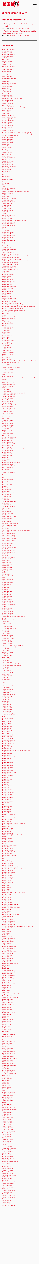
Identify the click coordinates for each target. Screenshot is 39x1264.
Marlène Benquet (7, 767)
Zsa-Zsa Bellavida (8, 1205)
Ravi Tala (5, 982)
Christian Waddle (8, 232)
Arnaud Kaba (6, 144)
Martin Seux (6, 774)
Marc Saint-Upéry (8, 738)
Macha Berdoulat (7, 718)
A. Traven (5, 63)
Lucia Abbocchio (7, 703)
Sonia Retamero (7, 1095)
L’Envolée (5, 621)
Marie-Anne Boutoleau (9, 757)
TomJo (4, 1145)
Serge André (6, 1068)
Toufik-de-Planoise (9, 1148)
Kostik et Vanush (8, 620)
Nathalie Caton (7, 850)
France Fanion (7, 400)
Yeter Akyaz (6, 1194)
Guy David (5, 469)
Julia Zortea (6, 586)
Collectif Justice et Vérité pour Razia (16, 261)
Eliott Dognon (7, 339)
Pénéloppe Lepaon (8, 941)
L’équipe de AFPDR (8, 715)
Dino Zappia (6, 313)
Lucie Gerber (6, 706)
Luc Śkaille (6, 699)
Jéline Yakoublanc (8, 550)
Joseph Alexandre (8, 576)
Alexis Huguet (7, 86)
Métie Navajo (6, 811)
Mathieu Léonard (7, 791)
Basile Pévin (6, 163)
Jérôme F (5, 555)
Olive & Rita (6, 897)
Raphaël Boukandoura (9, 975)
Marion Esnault (7, 762)
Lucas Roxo (6, 701)
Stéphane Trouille (8, 1107)
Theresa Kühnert (7, 1119)
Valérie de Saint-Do (9, 1160)
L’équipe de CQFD (8, 713)
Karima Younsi (7, 608)
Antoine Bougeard (8, 120)
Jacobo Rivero (7, 511)
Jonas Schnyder (7, 567)
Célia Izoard (6, 208)
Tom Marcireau (7, 1141)
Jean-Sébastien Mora (9, 540)
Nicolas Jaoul (7, 875)
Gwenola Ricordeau (8, 472)
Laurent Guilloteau (9, 642)
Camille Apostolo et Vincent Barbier (15, 191)
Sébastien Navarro (8, 1063)
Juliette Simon (7, 601)
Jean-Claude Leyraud (9, 527)
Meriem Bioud (6, 809)
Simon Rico (6, 1085)
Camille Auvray (7, 193)
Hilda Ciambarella (8, 493)
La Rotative (6, 630)
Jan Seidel (6, 515)
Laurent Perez (7, 643)
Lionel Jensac (7, 676)
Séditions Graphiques (9, 1065)
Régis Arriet (6, 985)
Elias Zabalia (7, 335)
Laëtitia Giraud (7, 635)
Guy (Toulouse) (7, 467)
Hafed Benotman (7, 479)
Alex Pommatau (7, 80)
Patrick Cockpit (7, 923)
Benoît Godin (6, 169)
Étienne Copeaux (7, 371)
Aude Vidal (6, 156)
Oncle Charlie (7, 906)
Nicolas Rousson (7, 882)
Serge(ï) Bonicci (8, 1072)
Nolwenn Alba (6, 894)
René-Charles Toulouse (10, 997)
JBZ (3, 520)
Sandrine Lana (7, 1043)
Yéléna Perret (7, 1192)
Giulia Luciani (7, 455)
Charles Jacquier (8, 217)
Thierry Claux (7, 1126)
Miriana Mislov (7, 825)
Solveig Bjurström (8, 1092)
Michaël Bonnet (7, 813)
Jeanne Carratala (8, 544)
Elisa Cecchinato (8, 340)
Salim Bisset (6, 1029)
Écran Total (6, 332)
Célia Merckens (7, 210)
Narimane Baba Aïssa (9, 845)
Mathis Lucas (6, 799)
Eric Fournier (7, 359)
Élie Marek (6, 337)
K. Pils (4, 606)
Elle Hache (6, 342)
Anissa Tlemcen (7, 108)
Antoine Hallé (7, 127)
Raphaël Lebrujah (8, 979)
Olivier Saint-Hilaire (10, 904)
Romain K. (5, 1016)
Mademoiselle (6, 720)
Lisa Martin (6, 677)
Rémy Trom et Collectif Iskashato (14, 994)
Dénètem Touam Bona (9, 298)
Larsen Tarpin (7, 640)
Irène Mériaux (7, 505)
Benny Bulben (6, 168)
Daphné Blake (6, 293)
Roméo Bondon (6, 1021)
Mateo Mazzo (6, 782)
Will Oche (5, 1177)
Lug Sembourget (7, 711)
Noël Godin (6, 889)
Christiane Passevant (9, 234)
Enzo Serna (6, 356)
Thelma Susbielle (8, 1116)
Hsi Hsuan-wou (7, 494)
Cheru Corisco (7, 229)
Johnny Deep (6, 566)
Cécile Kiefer (7, 207)
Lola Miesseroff (7, 686)
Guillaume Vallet (8, 464)
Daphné (4, 290)
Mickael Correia (7, 819)
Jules (4, 581)
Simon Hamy (6, 1082)
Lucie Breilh (6, 704)
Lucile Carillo (7, 708)
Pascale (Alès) (7, 919)
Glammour (5, 457)
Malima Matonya (7, 730)
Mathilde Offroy (7, 797)
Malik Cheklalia (7, 726)
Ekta (3, 334)
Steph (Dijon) (7, 1104)
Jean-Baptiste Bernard (10, 523)
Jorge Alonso (6, 571)
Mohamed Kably (7, 826)
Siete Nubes (6, 1077)
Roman (4, 1018)
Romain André (6, 1014)
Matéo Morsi (6, 784)
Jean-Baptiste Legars (9, 525)
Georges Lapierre (8, 439)
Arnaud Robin (6, 146)
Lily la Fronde (7, 672)
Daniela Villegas (8, 288)
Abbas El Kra (6, 64)
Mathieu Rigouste (8, 792)
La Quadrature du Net (9, 628)
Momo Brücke (6, 59)
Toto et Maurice (7, 1146)
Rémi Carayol (6, 990)
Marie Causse (6, 752)
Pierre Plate (6, 957)
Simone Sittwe (7, 1089)
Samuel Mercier (7, 1038)
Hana (3, 483)
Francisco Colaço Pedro (10, 405)
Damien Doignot (7, 278)
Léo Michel (6, 660)
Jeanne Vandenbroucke (9, 547)
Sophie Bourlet (7, 1097)
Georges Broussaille (9, 437)
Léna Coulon (6, 657)
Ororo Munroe (6, 909)
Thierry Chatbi (7, 1124)
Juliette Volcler (8, 603)
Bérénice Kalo (7, 171)
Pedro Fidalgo (7, 940)
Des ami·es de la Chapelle (11, 303)
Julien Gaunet (7, 596)
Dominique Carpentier (9, 317)
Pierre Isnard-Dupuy (9, 952)
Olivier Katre (7, 901)
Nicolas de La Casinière (11, 867)
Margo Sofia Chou (8, 747)
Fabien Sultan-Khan (9, 383)
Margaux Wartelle (8, 743)
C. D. (4, 181)
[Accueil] (10, 4)
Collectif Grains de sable (11, 259)
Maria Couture (7, 748)
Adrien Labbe (6, 71)
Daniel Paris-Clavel (9, 286)
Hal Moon (5, 481)
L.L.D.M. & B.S (7, 625)
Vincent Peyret (7, 1170)
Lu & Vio (5, 58)
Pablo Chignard (7, 916)
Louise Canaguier (8, 691)
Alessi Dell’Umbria (9, 78)
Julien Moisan (7, 598)
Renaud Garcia (7, 996)
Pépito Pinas (6, 943)
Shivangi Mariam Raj (9, 1073)
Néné (3, 858)
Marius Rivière (7, 765)
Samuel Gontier (7, 1036)
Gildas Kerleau (7, 450)
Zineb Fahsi (6, 1202)
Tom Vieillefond (7, 1143)
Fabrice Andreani (8, 386)
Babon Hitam (6, 159)
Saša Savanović (7, 1048)
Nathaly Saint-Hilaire (10, 852)
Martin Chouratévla (9, 772)
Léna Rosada (6, 659)
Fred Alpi (5, 418)
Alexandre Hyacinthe (9, 83)
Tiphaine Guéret (7, 1139)
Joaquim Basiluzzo (8, 557)
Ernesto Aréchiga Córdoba (11, 367)
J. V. (4, 510)
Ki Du (4, 618)
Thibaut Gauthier (8, 1123)
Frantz (4, 415)
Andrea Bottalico (8, 100)
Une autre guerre (8, 1158)
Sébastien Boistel (8, 1051)
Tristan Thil (6, 1150)
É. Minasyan (6, 330)
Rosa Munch (6, 1023)
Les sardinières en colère (11, 665)
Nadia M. (5, 836)
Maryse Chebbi (7, 779)
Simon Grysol (6, 1080)
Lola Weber (6, 687)
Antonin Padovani (8, 130)
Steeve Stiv (6, 1102)
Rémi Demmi (6, 992)
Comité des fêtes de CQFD (11, 264)
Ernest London (7, 366)
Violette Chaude (7, 1173)
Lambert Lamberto (8, 637)
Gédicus (4, 432)
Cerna (4, 213)
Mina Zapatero (7, 821)
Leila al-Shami (7, 652)
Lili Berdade (6, 671)
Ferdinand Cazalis (8, 395)
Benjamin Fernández (9, 166)
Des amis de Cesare (9, 301)
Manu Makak (6, 733)
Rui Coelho (6, 1026)
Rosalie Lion (6, 1024)
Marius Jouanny (7, 764)
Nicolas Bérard (7, 863)
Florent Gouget (7, 398)
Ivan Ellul (6, 508)
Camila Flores (7, 190)
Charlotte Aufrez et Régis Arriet (14, 220)
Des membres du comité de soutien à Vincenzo (18, 306)
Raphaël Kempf (7, 977)
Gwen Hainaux (6, 471)
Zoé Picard (6, 1204)
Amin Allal (6, 93)
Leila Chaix (6, 654)
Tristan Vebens (7, 1151)
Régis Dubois (6, 989)
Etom (3, 374)
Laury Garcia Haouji (9, 647)
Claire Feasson (7, 246)
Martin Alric (6, 769)
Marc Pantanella (7, 737)
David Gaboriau (7, 295)
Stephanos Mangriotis (9, 1109)
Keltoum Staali (7, 613)
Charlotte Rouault (8, 225)
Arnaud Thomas (7, 147)
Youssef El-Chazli (8, 1197)
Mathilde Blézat (7, 796)
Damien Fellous (7, 279)
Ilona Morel (6, 500)
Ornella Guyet (7, 61)
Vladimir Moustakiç (9, 1175)
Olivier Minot (7, 902)
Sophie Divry (6, 1099)
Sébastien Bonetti (8, 1053)
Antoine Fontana (7, 125)
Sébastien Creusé (8, 1055)
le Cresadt (6, 648)
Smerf (4, 1090)
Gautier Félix (7, 430)
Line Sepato (6, 674)
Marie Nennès (6, 755)
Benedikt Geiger (7, 164)
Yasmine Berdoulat (8, 1190)
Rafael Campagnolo (8, 970)
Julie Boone (6, 587)
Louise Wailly (7, 696)
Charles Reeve (7, 218)
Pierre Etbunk (7, 950)
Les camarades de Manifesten (12, 664)
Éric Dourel (6, 357)
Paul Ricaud (6, 933)
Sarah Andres (6, 1045)
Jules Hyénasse (7, 582)
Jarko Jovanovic (7, 518)
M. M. (4, 716)
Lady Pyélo (6, 633)
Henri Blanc (6, 488)
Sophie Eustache (7, 1100)
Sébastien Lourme (8, 1062)
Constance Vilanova (9, 268)
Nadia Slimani (7, 838)
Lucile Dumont (7, 709)
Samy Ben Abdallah (8, 1041)
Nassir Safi (6, 847)
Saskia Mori (6, 1050)
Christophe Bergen (8, 235)
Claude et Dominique (9, 249)
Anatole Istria (7, 97)
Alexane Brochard (8, 85)
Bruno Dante (6, 178)
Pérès (4, 945)
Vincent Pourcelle (8, 1172)
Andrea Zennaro (7, 102)
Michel (4, 816)
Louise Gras (6, 692)
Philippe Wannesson (9, 946)
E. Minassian (6, 329)
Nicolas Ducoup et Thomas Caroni (14, 869)
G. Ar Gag (5, 428)
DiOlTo (4, 315)
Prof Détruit (6, 962)
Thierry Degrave (7, 1128)
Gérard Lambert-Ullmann (10, 444)
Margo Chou (6, 745)
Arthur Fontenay (7, 151)
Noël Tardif (6, 891)
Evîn (3, 381)
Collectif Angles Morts (10, 254)
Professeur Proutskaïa (10, 963)
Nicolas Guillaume (8, 872)
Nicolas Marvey (7, 877)
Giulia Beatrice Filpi (10, 454)
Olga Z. (4, 896)
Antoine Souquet (7, 129)
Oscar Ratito (6, 911)
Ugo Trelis (6, 1153)
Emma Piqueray (7, 350)
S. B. (4, 1028)
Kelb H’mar (6, 610)
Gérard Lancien (7, 445)
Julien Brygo (6, 594)
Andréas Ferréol (7, 103)
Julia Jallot (6, 584)
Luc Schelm (6, 698)
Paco (3, 918)
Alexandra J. (6, 81)
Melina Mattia (7, 806)
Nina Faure (6, 885)
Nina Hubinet (6, 887)
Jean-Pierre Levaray (9, 538)
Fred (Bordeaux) (7, 417)
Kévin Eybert (6, 615)
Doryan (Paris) (7, 323)
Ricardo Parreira (8, 1001)
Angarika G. (6, 105)
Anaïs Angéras (7, 95)
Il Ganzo (5, 498)
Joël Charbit (6, 562)
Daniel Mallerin (7, 284)
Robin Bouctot (7, 1009)
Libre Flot (6, 669)
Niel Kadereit (7, 884)
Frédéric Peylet (7, 427)
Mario (4, 760)
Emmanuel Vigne (7, 354)
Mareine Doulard (7, 742)
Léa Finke (5, 650)
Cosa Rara (5, 271)
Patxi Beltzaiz (7, 928)
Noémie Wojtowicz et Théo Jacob (13, 892)
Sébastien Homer (7, 1060)
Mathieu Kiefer (7, 789)
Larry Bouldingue (8, 638)
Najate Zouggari (7, 842)
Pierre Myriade (7, 953)
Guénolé (4, 461)
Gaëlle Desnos (7, 51)
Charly (4, 227)
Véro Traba (6, 1163)
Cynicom (4, 273)
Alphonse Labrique (8, 90)
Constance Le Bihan (9, 266)
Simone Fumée (6, 1087)
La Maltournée (7, 626)
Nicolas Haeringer (8, 874)
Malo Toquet (6, 731)
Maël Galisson (7, 721)
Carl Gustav (6, 196)
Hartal (4, 486)
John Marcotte (7, 564)
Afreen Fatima (7, 75)
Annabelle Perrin (8, 115)
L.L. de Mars (6, 623)
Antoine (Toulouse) (9, 119)
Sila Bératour (7, 1079)
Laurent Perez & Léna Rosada (12, 645)
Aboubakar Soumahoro (9, 66)
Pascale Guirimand (8, 921)
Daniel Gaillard (7, 283)
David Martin (6, 296)
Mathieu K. (6, 787)
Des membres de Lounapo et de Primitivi (16, 305)
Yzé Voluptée (6, 1200)
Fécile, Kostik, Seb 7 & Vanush (13, 393)
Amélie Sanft (6, 92)
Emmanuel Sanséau (8, 352)
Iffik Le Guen (7, 496)
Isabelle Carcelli (8, 506)
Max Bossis (6, 803)
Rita (3, 1006)
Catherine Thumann (8, 202)
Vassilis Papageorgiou (10, 1161)
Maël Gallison (7, 723)
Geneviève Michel (8, 433)
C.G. (3, 185)
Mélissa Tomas (7, 808)
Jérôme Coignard (7, 554)
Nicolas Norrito (7, 879)
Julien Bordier (7, 591)
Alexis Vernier (7, 88)
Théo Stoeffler (7, 1117)
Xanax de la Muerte (9, 1182)
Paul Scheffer (7, 935)
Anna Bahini (6, 112)
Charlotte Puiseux (8, 224)
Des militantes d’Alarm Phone (12, 308)
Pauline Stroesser (8, 938)
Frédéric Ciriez (7, 420)
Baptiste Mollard (8, 161)
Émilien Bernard (7, 349)
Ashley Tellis (7, 152)
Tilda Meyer (6, 1138)
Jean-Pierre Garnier (9, 537)
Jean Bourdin (6, 521)
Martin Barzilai (7, 770)
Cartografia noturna (9, 198)
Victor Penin (6, 1167)
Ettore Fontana (7, 376)
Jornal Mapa (6, 574)
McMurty (4, 804)
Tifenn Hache (6, 1136)
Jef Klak (5, 549)
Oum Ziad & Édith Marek (10, 914)
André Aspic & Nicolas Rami (12, 98)
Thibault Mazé (7, 1121)
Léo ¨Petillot (7, 662)
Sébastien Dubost (8, 1056)
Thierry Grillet (7, 1129)
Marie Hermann (7, 753)
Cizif (4, 242)
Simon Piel (6, 1084)
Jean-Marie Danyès (8, 533)
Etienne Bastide (7, 369)
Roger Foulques (7, 1011)
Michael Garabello (8, 814)
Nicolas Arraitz (7, 862)
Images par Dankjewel (9, 501)
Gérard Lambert (7, 442)
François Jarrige (8, 411)
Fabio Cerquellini (8, 384)
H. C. (4, 474)
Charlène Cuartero (8, 215)
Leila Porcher (7, 655)
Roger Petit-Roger (8, 1013)
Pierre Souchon (7, 958)
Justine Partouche (8, 604)
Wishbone (5, 1180)
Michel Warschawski (9, 818)
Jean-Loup (5, 528)
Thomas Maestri (7, 1133)
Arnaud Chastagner (8, 141)
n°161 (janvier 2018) (19, 35)
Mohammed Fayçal (7, 828)
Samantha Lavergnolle (9, 1034)
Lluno (4, 681)
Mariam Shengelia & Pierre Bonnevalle (16, 750)
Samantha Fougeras (8, 1033)
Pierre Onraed (7, 955)
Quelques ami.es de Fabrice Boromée (15, 967)
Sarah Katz (6, 1046)
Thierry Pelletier (8, 1131)
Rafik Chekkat (7, 974)
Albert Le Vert (7, 76)
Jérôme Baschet (7, 56)
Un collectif (6, 1155)
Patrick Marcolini (8, 924)
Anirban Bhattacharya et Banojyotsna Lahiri (18, 107)
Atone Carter (6, 154)
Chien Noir (6, 230)
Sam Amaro (5, 1031)
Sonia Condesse (7, 1094)
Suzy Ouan (5, 1111)
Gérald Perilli (7, 440)
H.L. (3, 477)
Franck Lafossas (7, 410)
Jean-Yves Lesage (8, 542)
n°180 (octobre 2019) (19, 28)
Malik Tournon (7, 728)
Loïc (3, 684)
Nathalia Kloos (7, 848)
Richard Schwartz (8, 1004)
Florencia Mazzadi (8, 396)
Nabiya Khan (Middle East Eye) (13, 835)
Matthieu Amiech (7, 801)
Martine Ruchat (7, 775)
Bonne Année (6, 176)
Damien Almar (6, 276)
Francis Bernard (7, 403)
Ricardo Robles (7, 1002)
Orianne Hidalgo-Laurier (11, 908)
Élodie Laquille (7, 344)
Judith (4, 577)
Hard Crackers (7, 484)
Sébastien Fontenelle (9, 1058)
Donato (4, 320)
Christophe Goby (7, 237)
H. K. (4, 476)
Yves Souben (6, 1199)
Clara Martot (6, 247)
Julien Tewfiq (7, 599)
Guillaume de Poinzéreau (11, 462)
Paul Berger (6, 929)
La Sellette (6, 632)
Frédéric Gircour (8, 422)
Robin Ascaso (6, 1007)
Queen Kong (6, 965)
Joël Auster (6, 560)
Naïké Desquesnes (8, 840)
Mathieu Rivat (7, 794)
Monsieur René (7, 830)
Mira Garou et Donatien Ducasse (13, 823)
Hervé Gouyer (6, 489)
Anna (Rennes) (7, 110)
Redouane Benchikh (8, 984)
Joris (4, 572)
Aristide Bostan (7, 137)
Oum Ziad (5, 913)
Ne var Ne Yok (7, 853)
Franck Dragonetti (8, 408)
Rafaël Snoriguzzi (8, 972)
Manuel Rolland (7, 735)
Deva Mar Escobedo (8, 49)
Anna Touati (6, 113)
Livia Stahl (6, 679)
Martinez (5, 777)
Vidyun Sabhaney (7, 1168)
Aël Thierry (6, 73)
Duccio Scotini (7, 327)
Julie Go (5, 589)
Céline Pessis (7, 212)
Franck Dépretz (7, 406)
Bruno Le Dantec (7, 179)
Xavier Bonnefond (8, 1183)
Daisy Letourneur (8, 274)
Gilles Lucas (6, 452)
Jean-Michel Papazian (9, 535)
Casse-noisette (7, 200)
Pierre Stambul (7, 960)
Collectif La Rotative (10, 262)
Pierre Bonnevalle (8, 948)
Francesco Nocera (8, 401)
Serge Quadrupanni (8, 1070)
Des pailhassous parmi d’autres (13, 310)
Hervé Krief (6, 491)
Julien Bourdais (7, 593)
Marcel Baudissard (8, 740)
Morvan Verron (7, 831)
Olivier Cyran (7, 899)
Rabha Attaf (6, 968)
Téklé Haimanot (7, 1112)
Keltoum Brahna (7, 611)
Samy (3, 1040)
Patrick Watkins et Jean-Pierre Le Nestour (17, 926)
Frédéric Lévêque (8, 425)
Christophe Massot (8, 240)
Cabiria (4, 186)
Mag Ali (4, 725)
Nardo (4, 843)
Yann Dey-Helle (7, 1187)
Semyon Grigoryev (8, 1067)
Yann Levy (5, 1189)
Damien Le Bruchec (8, 281)
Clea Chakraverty (8, 252)
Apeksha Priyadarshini (10, 135)
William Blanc (7, 1178)
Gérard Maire (6, 447)
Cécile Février (7, 203)
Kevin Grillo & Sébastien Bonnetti (14, 616)
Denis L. (5, 300)
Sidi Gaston (6, 1075)
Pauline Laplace (7, 936)
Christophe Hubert (8, 239)
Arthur (4, 149)
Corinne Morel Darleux (10, 269)
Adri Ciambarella (8, 69)
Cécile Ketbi (6, 205)
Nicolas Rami (6, 880)
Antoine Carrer (7, 122)
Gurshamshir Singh (8, 466)
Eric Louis (6, 364)
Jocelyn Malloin (7, 559)
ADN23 (4, 68)
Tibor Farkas (6, 1134)
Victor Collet (7, 1165)
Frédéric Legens (7, 423)
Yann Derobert (7, 1185)
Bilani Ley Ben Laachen (10, 173)
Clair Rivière (7, 244)
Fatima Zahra (6, 391)
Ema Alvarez (6, 345)
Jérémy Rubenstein (8, 552)
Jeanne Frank (6, 545)
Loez (3, 682)
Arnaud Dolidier (7, 139)
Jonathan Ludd (7, 569)
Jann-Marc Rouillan (9, 516)
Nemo (3, 857)
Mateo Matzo (6, 781)
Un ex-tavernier (7, 1156)
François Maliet (7, 413)
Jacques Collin (7, 513)
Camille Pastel (7, 195)
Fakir (4, 388)
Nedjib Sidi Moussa (9, 855)
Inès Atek (5, 503)
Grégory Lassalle (8, 53)
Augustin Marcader (8, 158)
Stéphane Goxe (7, 1106)
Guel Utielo (6, 459)
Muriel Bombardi (7, 833)
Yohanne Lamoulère (8, 1195)
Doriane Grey (6, 322)
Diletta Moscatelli (9, 312)
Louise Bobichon (7, 689)
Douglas (4, 325)
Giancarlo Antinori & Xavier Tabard (15, 449)
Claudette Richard (8, 251)
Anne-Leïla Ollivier (9, 117)
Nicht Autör (6, 860)
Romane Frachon (7, 1019)
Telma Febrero (7, 1114)
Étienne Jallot (7, 373)
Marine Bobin (6, 758)
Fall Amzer (6, 389)
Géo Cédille (6, 435)
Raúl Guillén (6, 980)
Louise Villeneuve (8, 694)
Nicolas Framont (7, 870)
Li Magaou (5, 667)
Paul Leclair (6, 931)
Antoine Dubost (7, 124)
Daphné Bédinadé (7, 291)
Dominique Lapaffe (8, 318)
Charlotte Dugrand (8, 222)
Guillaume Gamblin (8, 54)
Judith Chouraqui (8, 579)
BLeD (3, 174)
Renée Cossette (7, 999)
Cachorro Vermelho (8, 188)
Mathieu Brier (7, 786)
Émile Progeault (7, 347)
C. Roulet (5, 183)
